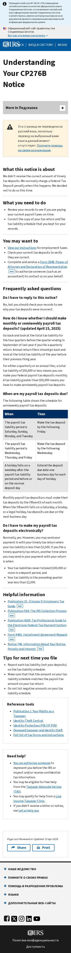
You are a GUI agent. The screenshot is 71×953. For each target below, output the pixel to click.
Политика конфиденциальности (35, 940)
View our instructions (22, 248)
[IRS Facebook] (7, 917)
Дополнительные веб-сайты (32, 903)
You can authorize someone (31, 763)
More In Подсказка (21, 107)
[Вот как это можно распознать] (35, 32)
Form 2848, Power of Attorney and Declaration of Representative (38, 266)
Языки (13, 894)
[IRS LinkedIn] (29, 917)
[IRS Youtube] (36, 917)
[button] (40, 45)
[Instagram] (21, 917)
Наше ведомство (22, 869)
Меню (62, 45)
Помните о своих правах (28, 877)
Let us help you (29, 810)
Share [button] (21, 847)
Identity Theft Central (28, 721)
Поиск (19, 45)
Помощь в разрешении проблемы (35, 886)
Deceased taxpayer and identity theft (38, 730)
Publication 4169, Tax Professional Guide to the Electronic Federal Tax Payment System (37, 624)
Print (46, 847)
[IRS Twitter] (14, 917)
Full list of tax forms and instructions (38, 735)
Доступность (35, 947)
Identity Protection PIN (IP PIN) (35, 725)
